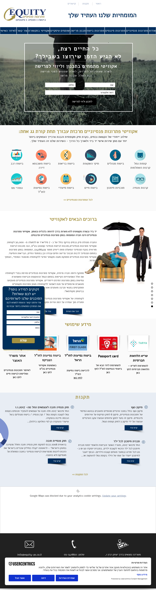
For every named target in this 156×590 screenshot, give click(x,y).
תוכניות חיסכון (115, 188)
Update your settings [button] (114, 495)
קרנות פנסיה (140, 188)
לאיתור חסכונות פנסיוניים (17, 370)
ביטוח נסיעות (42, 188)
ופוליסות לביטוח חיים (17, 373)
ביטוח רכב (17, 163)
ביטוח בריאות (66, 163)
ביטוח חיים (91, 188)
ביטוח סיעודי (66, 188)
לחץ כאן (17, 377)
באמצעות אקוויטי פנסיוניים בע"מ (47, 367)
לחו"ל (41, 192)
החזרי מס (17, 188)
